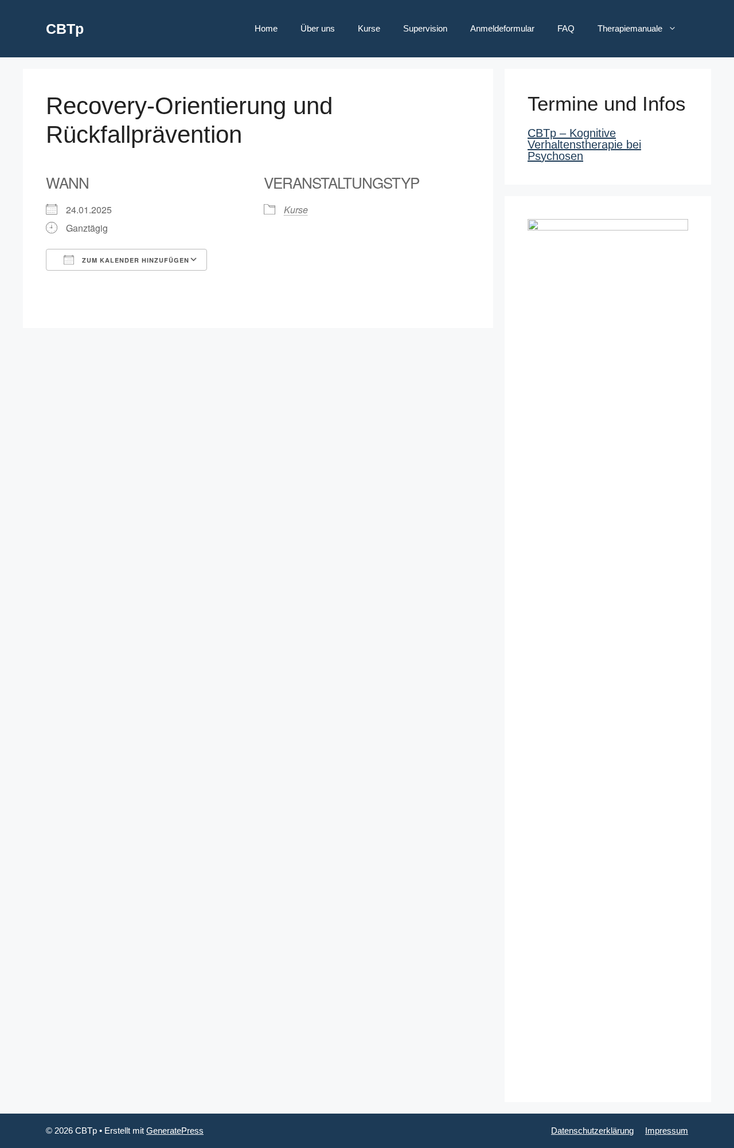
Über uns (317, 28)
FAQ (566, 28)
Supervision (425, 28)
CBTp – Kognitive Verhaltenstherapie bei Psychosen (584, 144)
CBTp (65, 29)
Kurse (369, 28)
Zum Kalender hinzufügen (134, 260)
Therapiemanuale (630, 28)
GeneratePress (175, 1130)
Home (266, 28)
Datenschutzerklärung (592, 1130)
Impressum (666, 1130)
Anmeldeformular (502, 28)
